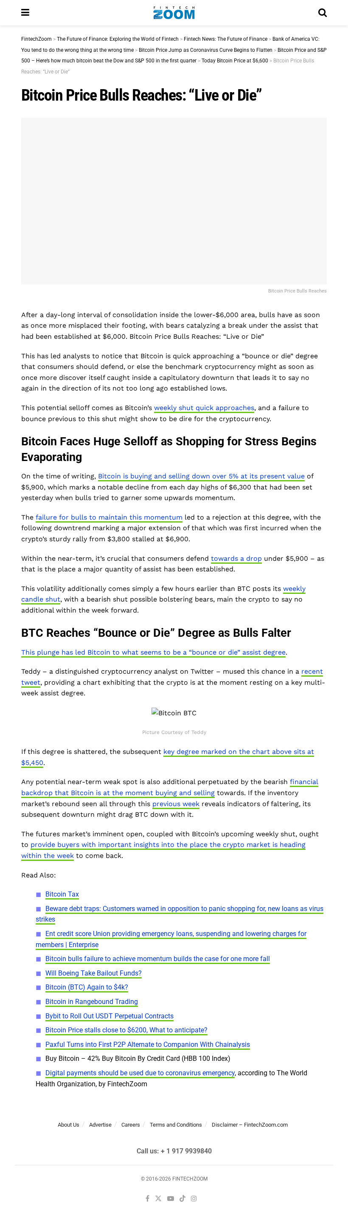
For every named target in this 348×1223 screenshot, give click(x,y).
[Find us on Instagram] (194, 1199)
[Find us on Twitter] (158, 1199)
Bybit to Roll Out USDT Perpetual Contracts (109, 1016)
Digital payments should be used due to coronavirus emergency (140, 1073)
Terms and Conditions (176, 1125)
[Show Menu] (25, 12)
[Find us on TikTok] (182, 1199)
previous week (175, 804)
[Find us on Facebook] (147, 1199)
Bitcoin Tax (62, 894)
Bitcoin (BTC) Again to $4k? (86, 987)
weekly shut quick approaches (204, 408)
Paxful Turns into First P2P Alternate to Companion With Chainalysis (147, 1044)
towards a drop (236, 558)
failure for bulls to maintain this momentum (109, 517)
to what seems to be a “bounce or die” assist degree (198, 652)
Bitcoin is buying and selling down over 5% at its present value (201, 476)
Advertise (100, 1125)
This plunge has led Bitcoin (65, 652)
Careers (130, 1125)
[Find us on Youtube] (170, 1199)
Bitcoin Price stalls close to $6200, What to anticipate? (126, 1030)
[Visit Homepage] (174, 12)
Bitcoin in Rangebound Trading (91, 1002)
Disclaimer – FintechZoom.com (250, 1125)
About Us (68, 1125)
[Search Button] (322, 12)
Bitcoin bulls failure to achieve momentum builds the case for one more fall (157, 959)
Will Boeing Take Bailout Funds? (93, 973)
